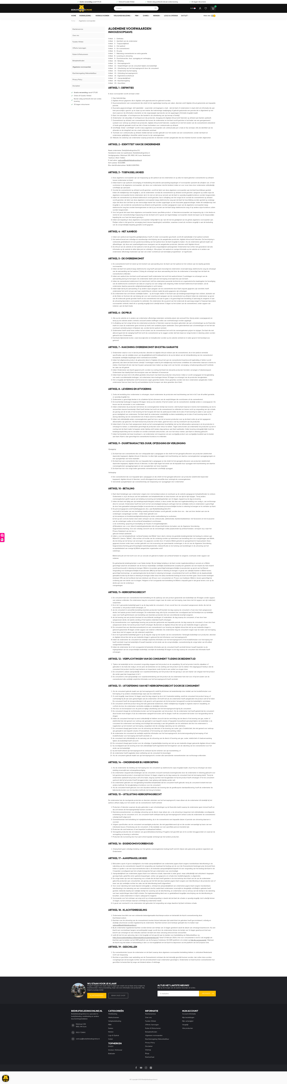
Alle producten (187, 1028)
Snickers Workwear (115, 1050)
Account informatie (189, 1014)
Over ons (76, 35)
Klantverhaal (149, 1057)
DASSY (110, 1046)
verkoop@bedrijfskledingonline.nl (130, 160)
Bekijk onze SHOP (118, 995)
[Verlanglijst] (206, 8)
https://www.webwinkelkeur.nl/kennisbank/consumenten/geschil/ (136, 938)
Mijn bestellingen (188, 1017)
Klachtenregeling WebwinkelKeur (84, 73)
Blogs (147, 1053)
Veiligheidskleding (122, 16)
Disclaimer (76, 86)
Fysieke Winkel (78, 42)
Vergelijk (185, 1025)
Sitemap (148, 1050)
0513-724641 (81, 1032)
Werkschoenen (102, 16)
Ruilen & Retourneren (80, 54)
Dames (146, 16)
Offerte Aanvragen (79, 48)
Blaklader (111, 1054)
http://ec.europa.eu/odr (198, 940)
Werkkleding (85, 16)
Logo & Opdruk (171, 16)
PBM (136, 16)
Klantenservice (78, 29)
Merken (156, 16)
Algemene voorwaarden (87, 21)
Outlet (184, 16)
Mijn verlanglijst (187, 1021)
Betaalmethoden (78, 61)
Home (73, 16)
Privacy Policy (77, 80)
